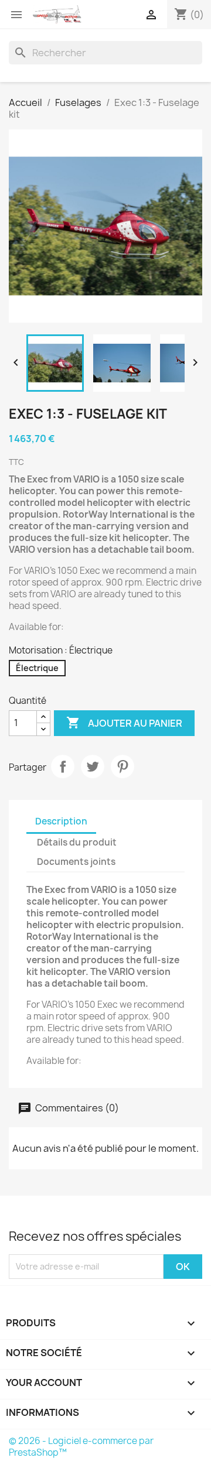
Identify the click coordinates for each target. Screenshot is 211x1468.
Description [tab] (61, 821)
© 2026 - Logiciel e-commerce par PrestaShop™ (81, 1447)
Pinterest (122, 766)
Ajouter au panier (124, 723)
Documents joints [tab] (76, 862)
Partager (62, 766)
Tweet (92, 766)
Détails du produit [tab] (77, 842)
